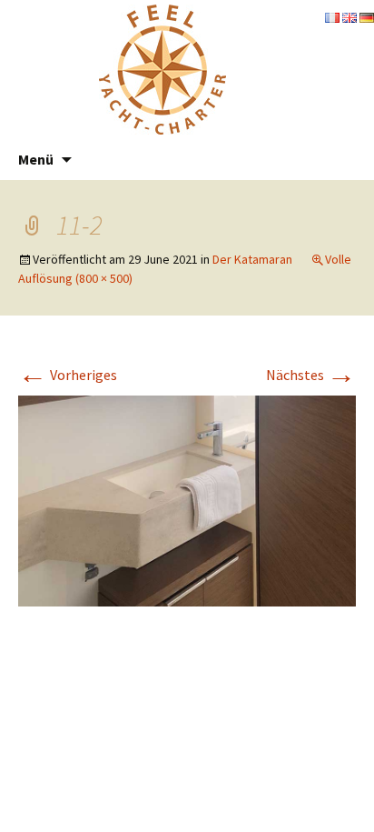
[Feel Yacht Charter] (162, 68)
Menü (36, 159)
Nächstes (311, 375)
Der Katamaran (252, 259)
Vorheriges (67, 375)
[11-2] (187, 499)
